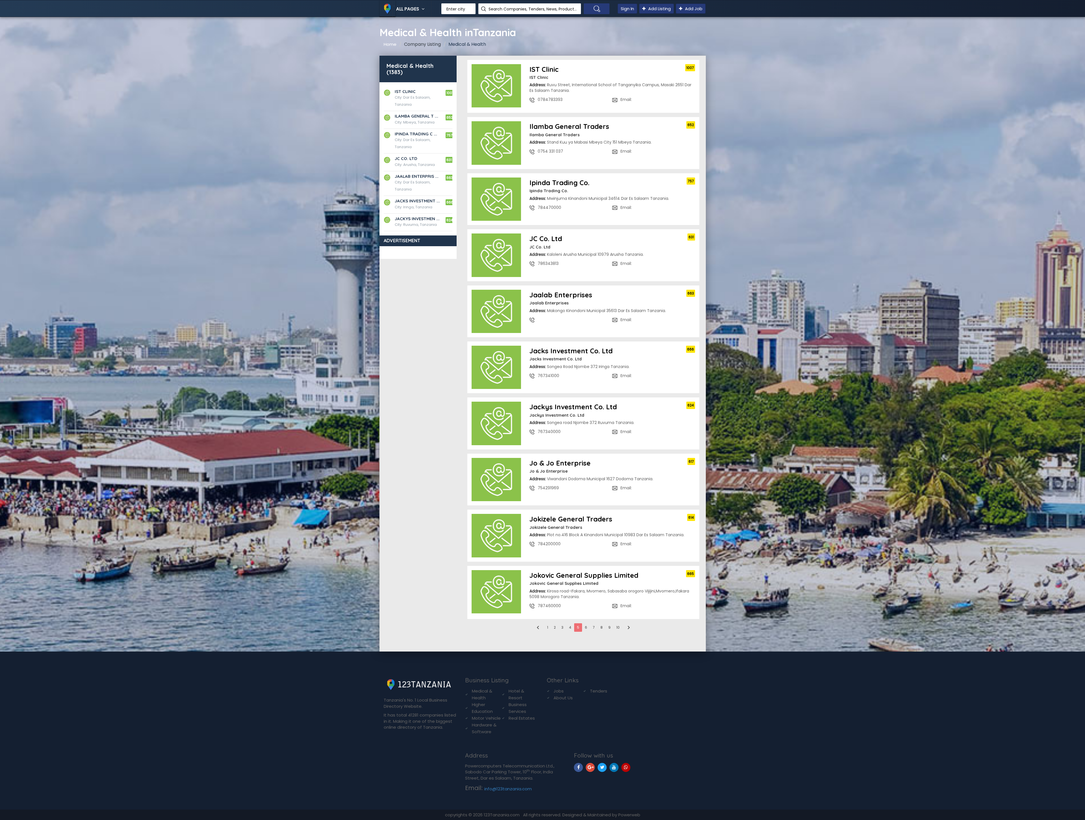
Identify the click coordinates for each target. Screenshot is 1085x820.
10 (618, 627)
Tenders (598, 691)
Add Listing (659, 9)
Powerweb (629, 815)
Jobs (559, 691)
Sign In (627, 9)
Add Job (693, 9)
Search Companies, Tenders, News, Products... (533, 9)
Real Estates (522, 718)
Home (390, 44)
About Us (563, 698)
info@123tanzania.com (508, 789)
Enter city (455, 9)
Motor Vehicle (486, 718)
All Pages (408, 9)
